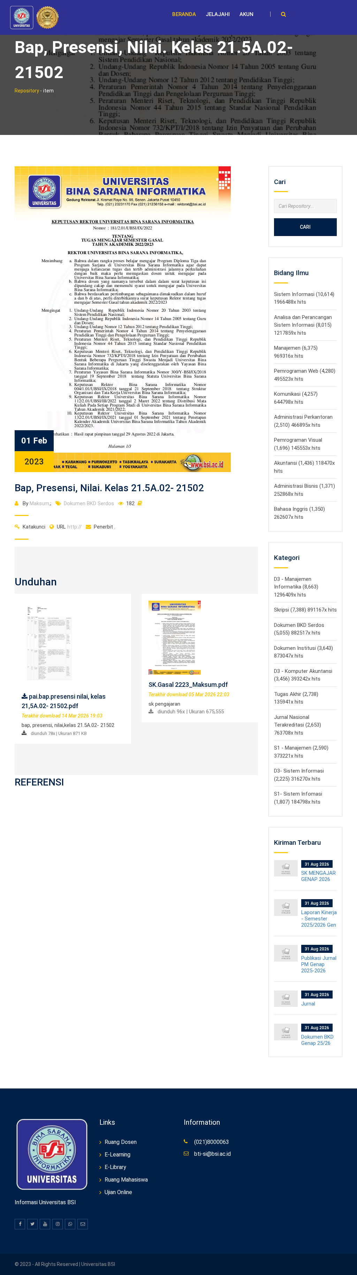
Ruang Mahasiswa (126, 1179)
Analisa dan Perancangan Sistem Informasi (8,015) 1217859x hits (303, 325)
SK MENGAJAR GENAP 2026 (318, 876)
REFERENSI (39, 782)
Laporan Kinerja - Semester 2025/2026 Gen (319, 918)
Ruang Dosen (121, 1142)
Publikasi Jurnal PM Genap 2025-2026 (318, 964)
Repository (27, 90)
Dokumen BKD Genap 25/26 (317, 1040)
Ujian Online (118, 1192)
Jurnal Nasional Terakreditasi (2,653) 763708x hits (297, 725)
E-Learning (117, 1154)
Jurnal (308, 1004)
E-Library (115, 1167)
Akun (246, 14)
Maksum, (40, 503)
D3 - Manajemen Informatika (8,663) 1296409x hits (296, 587)
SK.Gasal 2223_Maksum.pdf (188, 684)
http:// (69, 527)
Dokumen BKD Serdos (89, 503)
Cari (305, 227)
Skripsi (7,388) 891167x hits (305, 610)
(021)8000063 (211, 1142)
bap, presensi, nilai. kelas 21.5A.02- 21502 (109, 488)
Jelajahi (218, 14)
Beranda (184, 14)
